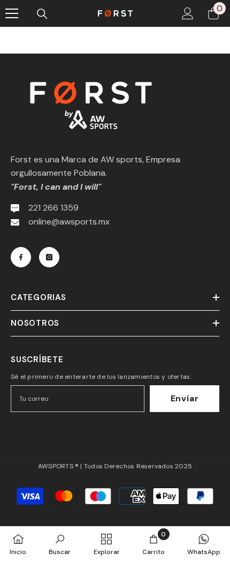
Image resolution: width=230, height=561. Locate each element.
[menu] (11, 13)
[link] (60, 543)
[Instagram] (49, 257)
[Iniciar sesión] (188, 13)
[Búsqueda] (42, 14)
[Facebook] (21, 257)
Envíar (185, 398)
